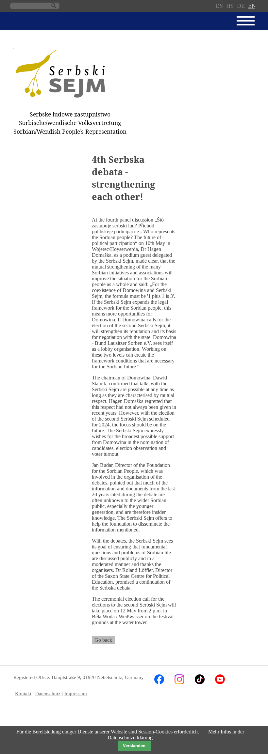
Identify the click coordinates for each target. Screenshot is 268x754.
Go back (103, 640)
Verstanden (134, 745)
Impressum (75, 693)
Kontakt (23, 693)
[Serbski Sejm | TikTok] (200, 682)
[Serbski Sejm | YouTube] (220, 682)
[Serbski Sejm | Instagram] (179, 682)
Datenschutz (47, 693)
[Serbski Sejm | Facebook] (159, 682)
